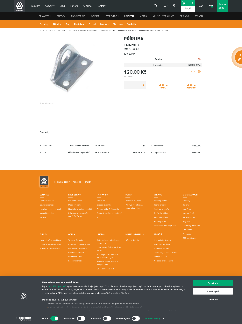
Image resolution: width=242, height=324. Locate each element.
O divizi (92, 24)
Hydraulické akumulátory (50, 240)
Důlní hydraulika (132, 240)
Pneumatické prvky (108, 30)
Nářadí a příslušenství (163, 261)
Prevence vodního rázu (50, 248)
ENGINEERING (78, 16)
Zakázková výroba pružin (165, 225)
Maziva (43, 217)
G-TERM (95, 16)
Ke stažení (79, 24)
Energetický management (79, 244)
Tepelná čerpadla (75, 240)
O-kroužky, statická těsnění (165, 252)
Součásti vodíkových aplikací (109, 213)
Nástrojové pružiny (162, 209)
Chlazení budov (75, 257)
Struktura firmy (189, 217)
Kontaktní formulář (82, 181)
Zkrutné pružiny (161, 217)
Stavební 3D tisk (75, 200)
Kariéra (186, 205)
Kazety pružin (160, 221)
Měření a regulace (133, 200)
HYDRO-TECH (111, 16)
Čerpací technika (104, 205)
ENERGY (61, 16)
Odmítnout (213, 299)
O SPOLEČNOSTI (190, 195)
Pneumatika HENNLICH (127, 30)
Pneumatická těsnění (163, 244)
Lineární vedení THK (105, 269)
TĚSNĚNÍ (199, 16)
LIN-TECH (129, 16)
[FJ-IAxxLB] (72, 68)
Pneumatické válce (146, 30)
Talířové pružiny (161, 213)
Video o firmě (188, 213)
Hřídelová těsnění (161, 248)
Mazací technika (46, 213)
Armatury (101, 200)
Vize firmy (187, 209)
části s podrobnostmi (136, 311)
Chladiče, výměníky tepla (50, 244)
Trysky (100, 217)
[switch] (81, 318)
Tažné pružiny (160, 205)
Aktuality (57, 24)
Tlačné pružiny (160, 200)
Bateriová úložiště (76, 252)
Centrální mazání (47, 200)
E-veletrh (131, 24)
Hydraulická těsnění (162, 240)
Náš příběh (187, 230)
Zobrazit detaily (152, 318)
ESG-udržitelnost (190, 238)
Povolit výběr (213, 291)
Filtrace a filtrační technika (108, 209)
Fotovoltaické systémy (78, 248)
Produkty (44, 24)
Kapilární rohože (75, 261)
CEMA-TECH (45, 16)
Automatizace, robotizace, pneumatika (82, 30)
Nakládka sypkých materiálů (80, 209)
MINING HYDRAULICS (163, 16)
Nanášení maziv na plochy (51, 209)
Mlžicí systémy (74, 205)
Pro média (187, 234)
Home (42, 30)
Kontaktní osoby (62, 181)
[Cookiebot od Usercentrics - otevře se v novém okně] (23, 318)
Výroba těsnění (160, 257)
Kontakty (104, 24)
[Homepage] (44, 181)
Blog (68, 24)
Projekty (186, 221)
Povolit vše (213, 283)
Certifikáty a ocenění (191, 225)
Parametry (45, 132)
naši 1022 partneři (57, 286)
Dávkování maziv (47, 205)
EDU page (118, 24)
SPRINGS (184, 16)
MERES (143, 16)
